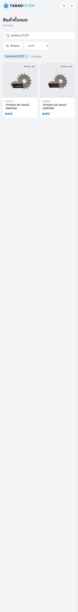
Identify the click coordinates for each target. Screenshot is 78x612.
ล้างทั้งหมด (36, 56)
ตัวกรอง (14, 46)
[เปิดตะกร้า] (63, 5)
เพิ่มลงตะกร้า (22, 92)
